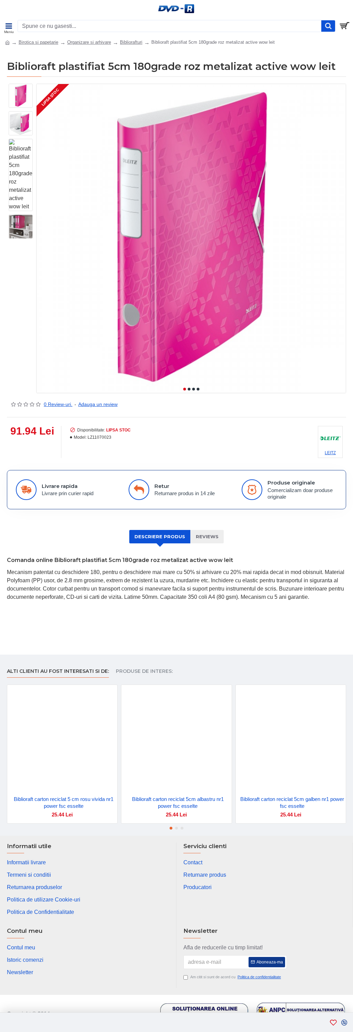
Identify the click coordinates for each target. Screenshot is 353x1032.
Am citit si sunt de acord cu (235, 977)
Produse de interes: (144, 671)
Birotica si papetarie (38, 42)
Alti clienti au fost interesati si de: (58, 671)
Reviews (207, 536)
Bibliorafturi (131, 42)
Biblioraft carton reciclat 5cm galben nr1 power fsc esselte (292, 802)
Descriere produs (159, 536)
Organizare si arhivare (89, 42)
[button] (184, 389)
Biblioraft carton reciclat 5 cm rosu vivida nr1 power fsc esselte (63, 802)
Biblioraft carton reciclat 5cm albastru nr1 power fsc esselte (178, 802)
